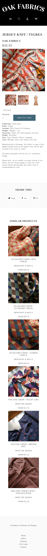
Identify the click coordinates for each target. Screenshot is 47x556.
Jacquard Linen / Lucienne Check (24, 307)
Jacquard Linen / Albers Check (23, 354)
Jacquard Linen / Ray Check (23, 260)
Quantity (6, 114)
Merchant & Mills (23, 266)
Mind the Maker (23, 404)
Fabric (23, 538)
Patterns (23, 541)
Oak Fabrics (11, 40)
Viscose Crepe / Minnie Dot (24, 445)
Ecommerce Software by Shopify (23, 525)
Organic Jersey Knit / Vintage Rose (23, 492)
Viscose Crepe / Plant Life (23, 399)
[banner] (23, 8)
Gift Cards (23, 544)
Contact (23, 547)
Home (23, 536)
